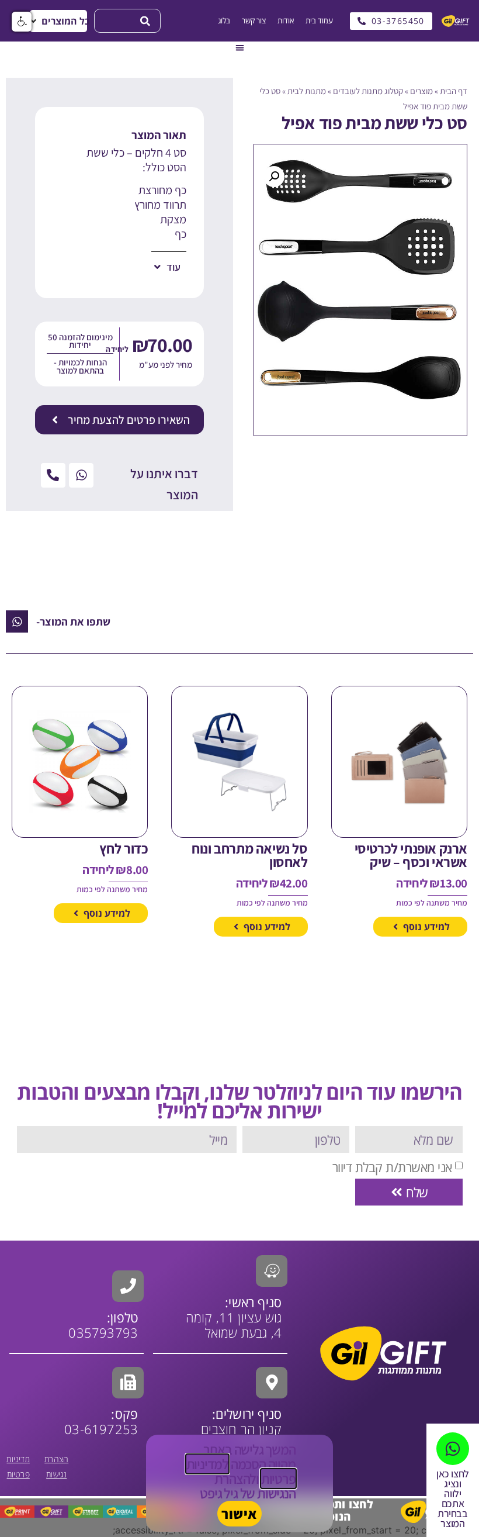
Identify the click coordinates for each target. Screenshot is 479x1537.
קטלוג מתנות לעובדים (368, 90)
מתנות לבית (306, 90)
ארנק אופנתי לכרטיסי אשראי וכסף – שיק (411, 855)
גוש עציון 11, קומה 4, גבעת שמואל (234, 1317)
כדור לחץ (123, 848)
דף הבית (453, 90)
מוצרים (421, 90)
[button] (58, 21)
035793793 (103, 1332)
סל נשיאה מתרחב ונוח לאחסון (249, 855)
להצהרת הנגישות (254, 1486)
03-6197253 (101, 1421)
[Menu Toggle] (239, 47)
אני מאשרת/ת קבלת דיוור (392, 1167)
